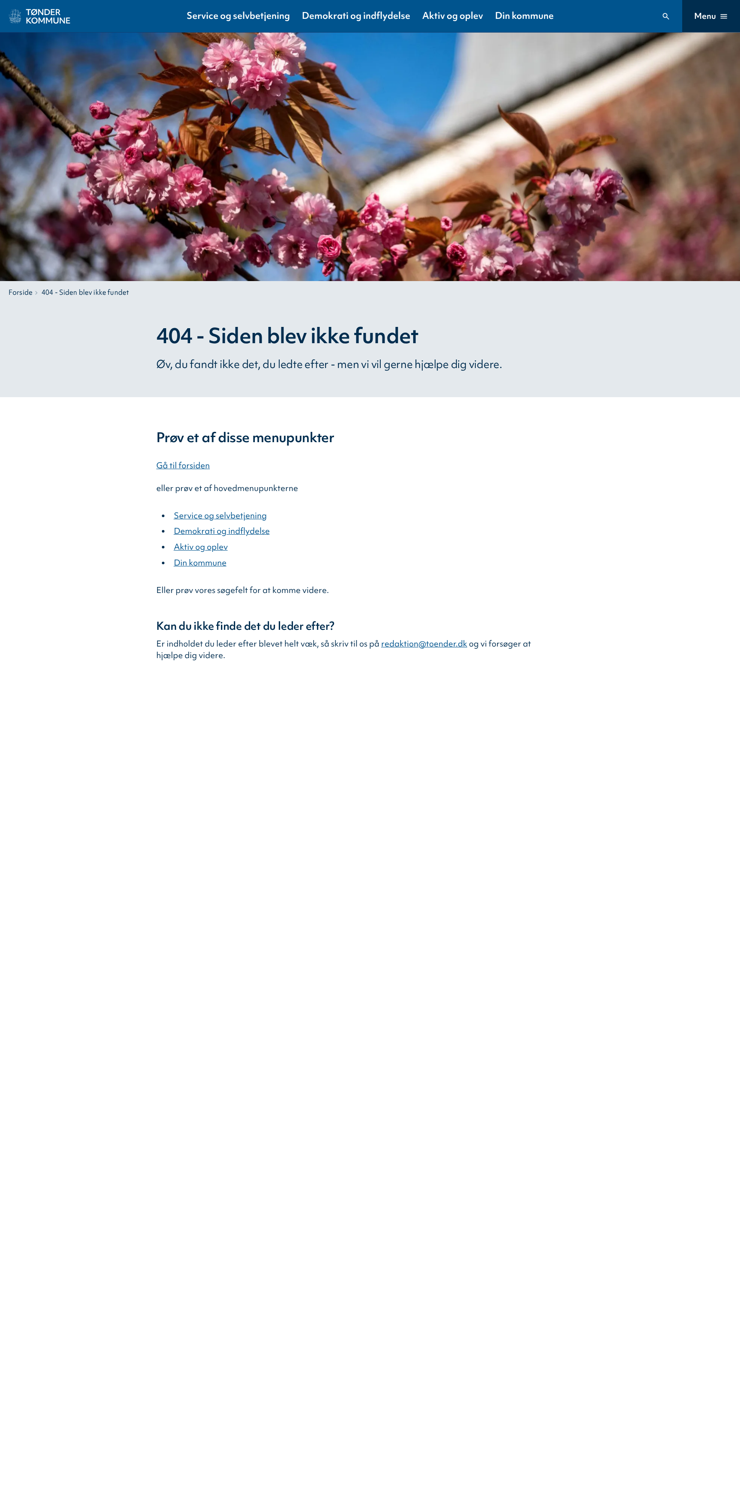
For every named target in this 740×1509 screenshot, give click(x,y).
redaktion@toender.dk (424, 643)
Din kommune (524, 15)
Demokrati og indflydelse (356, 15)
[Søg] (666, 16)
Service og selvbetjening (238, 15)
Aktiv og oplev (452, 15)
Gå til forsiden (183, 465)
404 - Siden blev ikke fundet (85, 292)
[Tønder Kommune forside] (39, 16)
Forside (21, 292)
